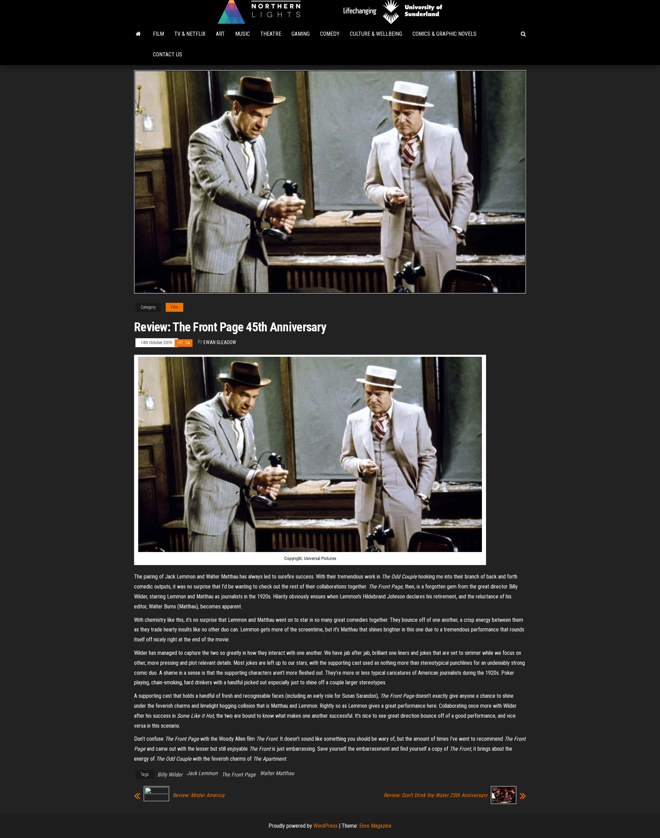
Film (158, 34)
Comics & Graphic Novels (444, 34)
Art (220, 34)
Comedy (330, 34)
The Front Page (239, 774)
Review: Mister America (198, 795)
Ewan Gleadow (220, 342)
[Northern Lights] (138, 34)
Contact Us (167, 54)
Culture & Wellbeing (376, 34)
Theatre (270, 34)
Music (242, 34)
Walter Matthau (277, 773)
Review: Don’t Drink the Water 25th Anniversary (435, 795)
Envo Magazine (375, 826)
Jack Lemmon (202, 773)
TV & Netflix (190, 34)
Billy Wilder (170, 774)
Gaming (301, 34)
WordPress (326, 826)
